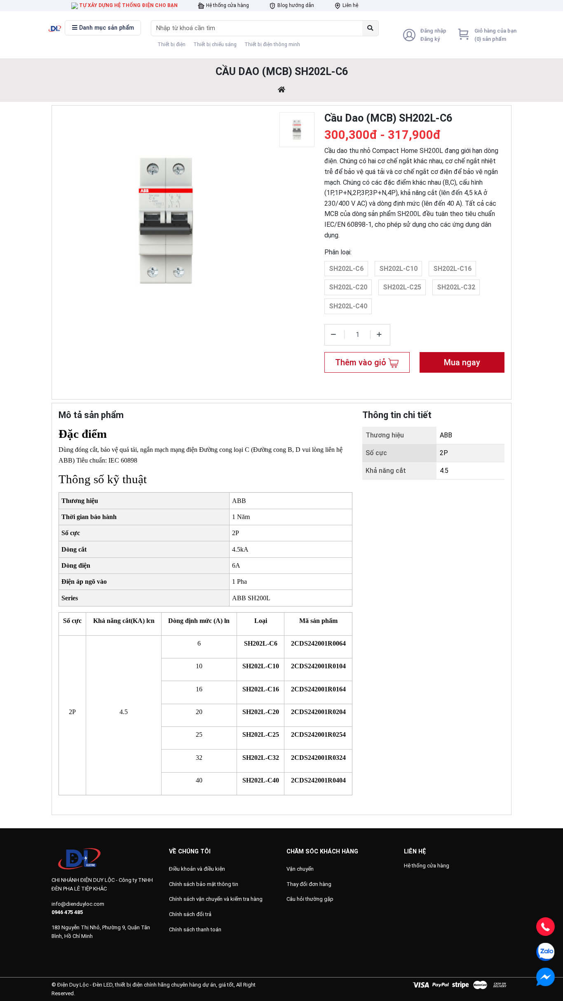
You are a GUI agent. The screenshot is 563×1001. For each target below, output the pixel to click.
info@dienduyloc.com (78, 904)
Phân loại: (338, 252)
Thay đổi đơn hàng (308, 884)
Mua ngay (462, 362)
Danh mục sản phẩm (105, 27)
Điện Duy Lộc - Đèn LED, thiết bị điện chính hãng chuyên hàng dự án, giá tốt (145, 985)
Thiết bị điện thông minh (272, 44)
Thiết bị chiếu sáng (215, 44)
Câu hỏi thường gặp (309, 899)
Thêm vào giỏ (361, 362)
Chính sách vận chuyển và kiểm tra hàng (216, 899)
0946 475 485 (67, 912)
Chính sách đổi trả (190, 914)
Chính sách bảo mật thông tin (203, 884)
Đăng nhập (433, 31)
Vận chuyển (300, 869)
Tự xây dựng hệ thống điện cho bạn (128, 5)
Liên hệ (349, 5)
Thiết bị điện (171, 44)
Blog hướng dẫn (295, 5)
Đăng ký (430, 39)
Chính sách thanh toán (195, 929)
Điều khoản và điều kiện (197, 869)
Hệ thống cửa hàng (227, 5)
